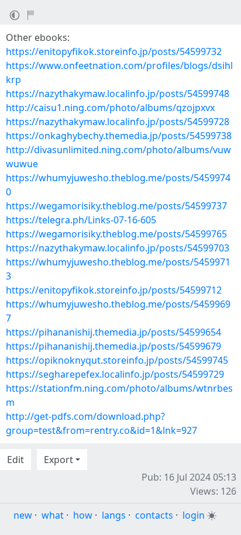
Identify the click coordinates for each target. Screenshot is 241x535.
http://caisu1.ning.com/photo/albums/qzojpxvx (110, 107)
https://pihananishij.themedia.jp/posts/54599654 (113, 332)
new (22, 515)
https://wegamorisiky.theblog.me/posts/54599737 (116, 205)
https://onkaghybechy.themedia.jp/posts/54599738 (119, 135)
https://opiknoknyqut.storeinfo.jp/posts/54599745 (117, 360)
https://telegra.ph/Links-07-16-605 (81, 219)
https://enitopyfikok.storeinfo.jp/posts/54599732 (114, 51)
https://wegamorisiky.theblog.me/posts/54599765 (116, 233)
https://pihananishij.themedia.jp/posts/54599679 (113, 346)
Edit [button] (15, 459)
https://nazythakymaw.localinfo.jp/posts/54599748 (117, 93)
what (53, 515)
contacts (154, 515)
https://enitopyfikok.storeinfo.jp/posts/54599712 (114, 290)
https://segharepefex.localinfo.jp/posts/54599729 (115, 374)
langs (114, 515)
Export (58, 459)
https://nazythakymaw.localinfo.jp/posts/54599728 (117, 121)
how (82, 515)
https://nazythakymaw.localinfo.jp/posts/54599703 (117, 247)
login (194, 515)
